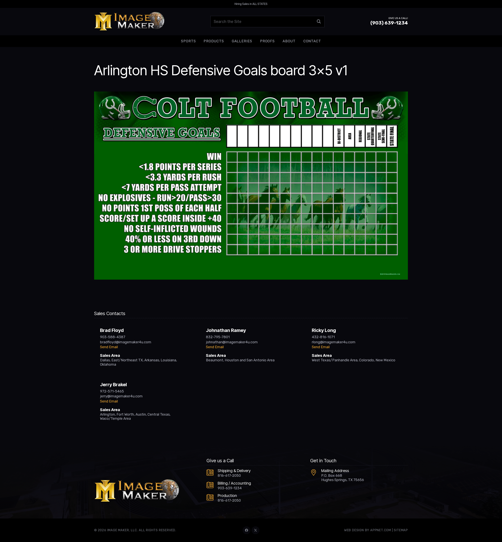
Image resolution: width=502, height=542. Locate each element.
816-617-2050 (229, 475)
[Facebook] (246, 530)
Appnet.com (380, 530)
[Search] (318, 21)
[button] (198, 41)
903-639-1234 (230, 488)
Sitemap (401, 530)
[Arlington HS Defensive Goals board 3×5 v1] (251, 94)
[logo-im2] (129, 21)
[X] (255, 530)
